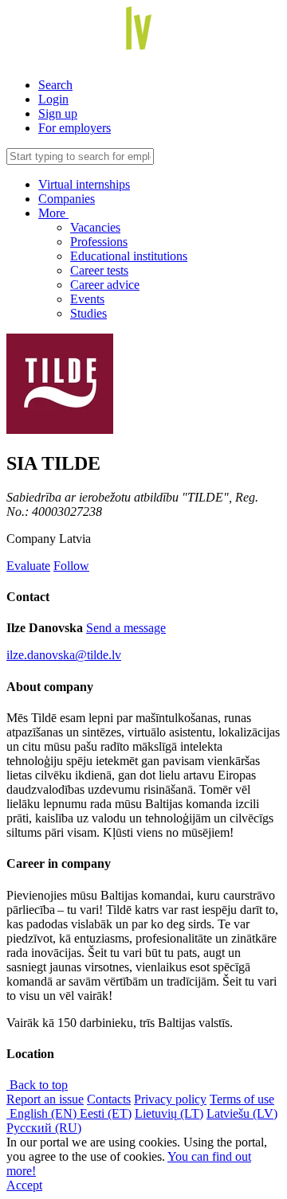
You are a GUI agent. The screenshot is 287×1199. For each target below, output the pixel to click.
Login (53, 99)
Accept (24, 1185)
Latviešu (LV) (241, 1113)
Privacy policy (170, 1099)
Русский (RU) (43, 1128)
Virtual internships (84, 184)
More (53, 213)
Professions (99, 241)
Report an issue (45, 1099)
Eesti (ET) (106, 1113)
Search (55, 85)
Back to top (37, 1085)
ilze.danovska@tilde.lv (63, 655)
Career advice (105, 284)
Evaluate (28, 565)
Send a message (126, 628)
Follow (71, 565)
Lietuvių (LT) (169, 1113)
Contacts (109, 1099)
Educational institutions (128, 256)
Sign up (57, 113)
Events (87, 299)
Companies (66, 198)
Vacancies (95, 227)
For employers (74, 128)
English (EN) (43, 1113)
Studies (88, 313)
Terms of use (242, 1099)
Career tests (99, 270)
